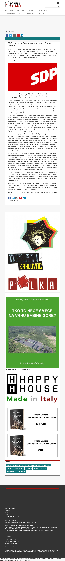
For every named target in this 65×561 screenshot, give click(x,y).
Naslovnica (9, 11)
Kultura (31, 11)
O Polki (42, 14)
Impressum (31, 14)
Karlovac (36, 468)
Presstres (11, 14)
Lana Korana (43, 468)
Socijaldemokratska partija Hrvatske (16, 471)
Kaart (21, 14)
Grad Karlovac (25, 465)
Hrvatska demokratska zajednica (15, 468)
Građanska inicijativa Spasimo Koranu (40, 465)
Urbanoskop (42, 11)
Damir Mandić (16, 465)
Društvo (20, 11)
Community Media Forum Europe (26, 525)
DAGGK (9, 465)
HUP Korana (28, 468)
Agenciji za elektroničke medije (13, 528)
